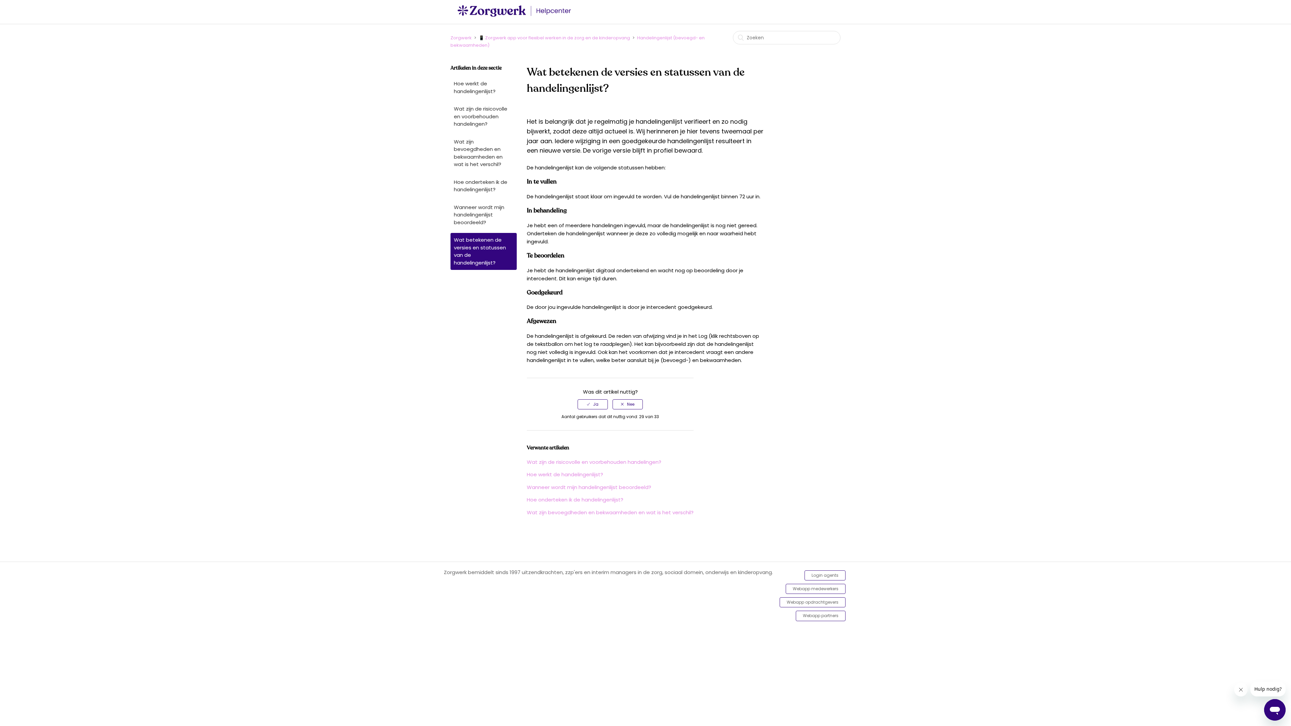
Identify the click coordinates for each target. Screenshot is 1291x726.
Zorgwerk (461, 38)
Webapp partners (820, 615)
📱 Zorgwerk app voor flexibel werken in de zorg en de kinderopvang (554, 38)
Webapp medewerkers (815, 589)
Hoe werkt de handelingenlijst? (475, 87)
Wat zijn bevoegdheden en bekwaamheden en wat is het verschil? (478, 153)
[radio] (593, 404)
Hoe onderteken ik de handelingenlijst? (480, 185)
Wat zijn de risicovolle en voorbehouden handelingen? (480, 116)
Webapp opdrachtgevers (812, 602)
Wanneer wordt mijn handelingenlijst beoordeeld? (479, 215)
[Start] (516, 15)
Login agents (825, 575)
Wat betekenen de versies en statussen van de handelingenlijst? (480, 251)
